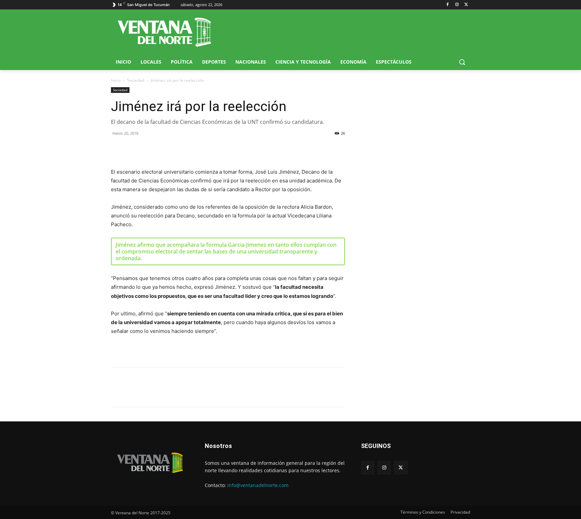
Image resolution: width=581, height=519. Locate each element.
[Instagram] (457, 5)
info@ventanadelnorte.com (257, 485)
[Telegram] (164, 148)
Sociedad (135, 80)
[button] (462, 62)
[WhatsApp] (148, 148)
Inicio (116, 80)
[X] (466, 5)
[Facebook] (448, 5)
